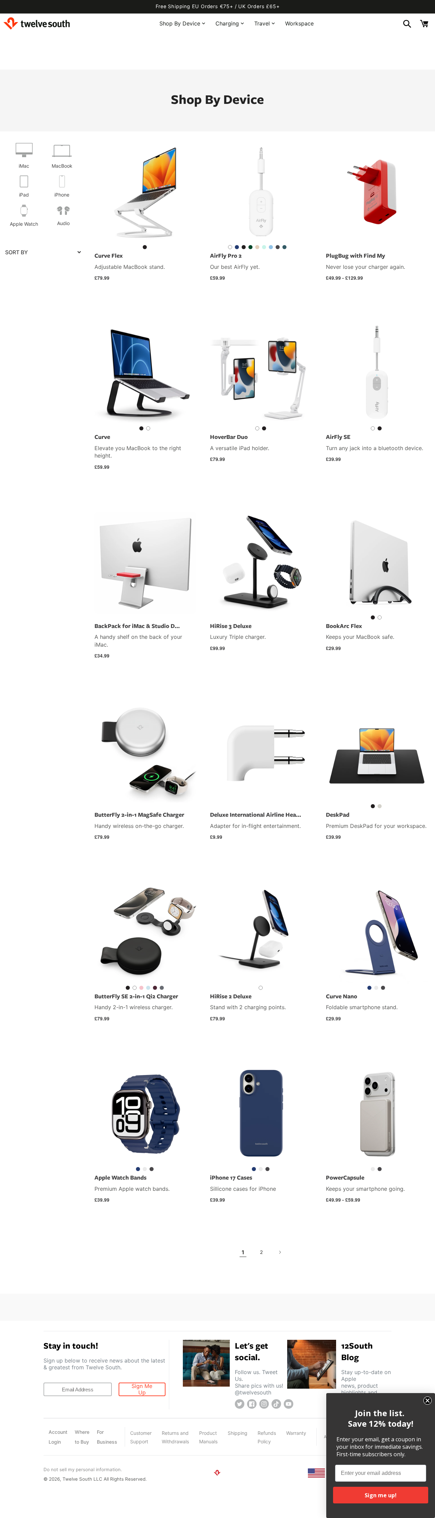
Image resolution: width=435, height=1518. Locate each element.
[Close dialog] (427, 1400)
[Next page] (279, 1252)
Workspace (299, 23)
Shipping (237, 1433)
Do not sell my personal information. (83, 1469)
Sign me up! (381, 1495)
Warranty (296, 1433)
